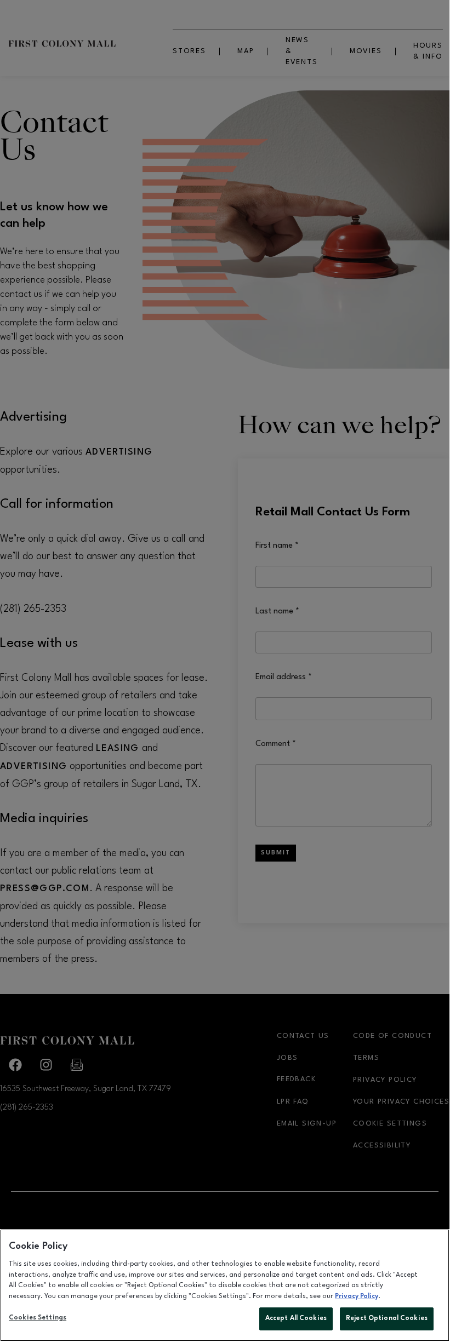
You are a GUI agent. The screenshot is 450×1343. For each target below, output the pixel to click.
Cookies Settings (37, 1318)
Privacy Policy (356, 1296)
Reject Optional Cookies (387, 1318)
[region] (224, 1285)
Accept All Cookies (296, 1318)
